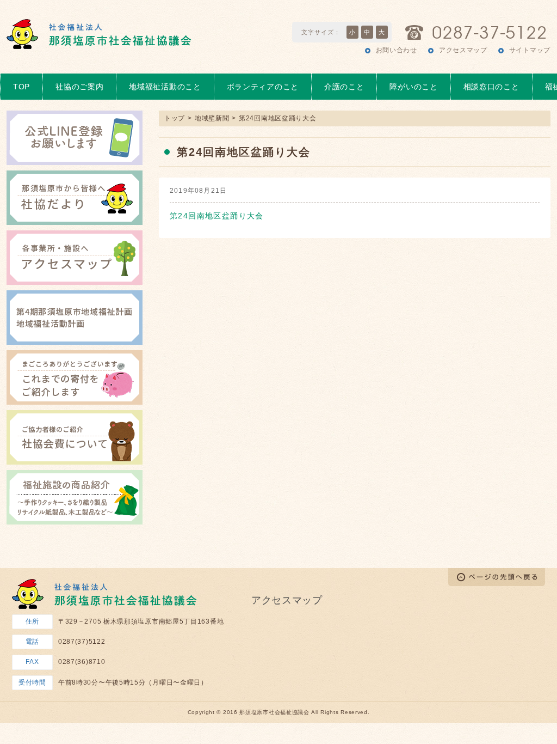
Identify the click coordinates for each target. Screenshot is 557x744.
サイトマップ (529, 50)
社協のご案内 (79, 86)
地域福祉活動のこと (165, 86)
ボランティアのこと (263, 86)
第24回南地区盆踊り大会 (217, 215)
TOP (21, 86)
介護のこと (344, 86)
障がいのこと (413, 86)
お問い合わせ (396, 50)
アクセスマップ (463, 50)
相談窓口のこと (491, 86)
